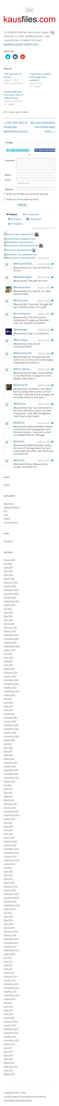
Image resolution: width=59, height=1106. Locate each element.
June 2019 (8, 871)
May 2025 (8, 616)
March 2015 (9, 1062)
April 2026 (8, 574)
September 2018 (11, 905)
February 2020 (10, 841)
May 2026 (8, 571)
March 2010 (9, 1074)
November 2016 (11, 987)
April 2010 (8, 1070)
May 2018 (8, 920)
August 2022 (9, 740)
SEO (6, 514)
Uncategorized (11, 522)
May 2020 (8, 830)
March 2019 (9, 882)
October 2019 (10, 856)
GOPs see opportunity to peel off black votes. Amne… (42, 127)
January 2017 (10, 980)
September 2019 (11, 860)
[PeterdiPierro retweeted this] (20, 238)
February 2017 (10, 976)
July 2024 (8, 653)
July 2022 (8, 743)
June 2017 (8, 961)
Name (8, 175)
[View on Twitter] (52, 264)
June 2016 (8, 1006)
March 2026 (9, 578)
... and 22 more (43, 258)
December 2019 (11, 848)
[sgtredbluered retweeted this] (34, 250)
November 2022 (11, 728)
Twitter (7, 518)
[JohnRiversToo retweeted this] (20, 254)
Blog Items (9, 503)
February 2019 (10, 886)
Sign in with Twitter (18, 150)
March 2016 (9, 1017)
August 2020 (9, 818)
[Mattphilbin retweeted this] (19, 242)
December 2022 (11, 725)
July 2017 (8, 957)
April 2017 (8, 968)
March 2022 (9, 758)
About (6, 484)
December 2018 (11, 893)
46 (52, 32)
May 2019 (8, 875)
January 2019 (10, 890)
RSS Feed (8, 541)
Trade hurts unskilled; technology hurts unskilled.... (40, 77)
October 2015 (10, 1036)
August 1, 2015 (44, 264)
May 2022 (8, 751)
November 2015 (11, 1032)
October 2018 (10, 901)
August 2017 (9, 953)
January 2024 (10, 676)
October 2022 (10, 732)
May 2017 (8, 965)
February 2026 (10, 582)
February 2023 (10, 717)
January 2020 (10, 845)
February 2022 (10, 762)
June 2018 (8, 916)
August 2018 (9, 908)
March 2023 (9, 713)
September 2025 (11, 601)
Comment (10, 160)
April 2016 (8, 1013)
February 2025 (10, 627)
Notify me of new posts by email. (22, 199)
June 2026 (8, 567)
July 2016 (8, 1002)
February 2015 (10, 1066)
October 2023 (10, 687)
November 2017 (11, 942)
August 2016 (9, 998)
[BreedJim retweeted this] (41, 246)
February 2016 (10, 1021)
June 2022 (8, 747)
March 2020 (9, 837)
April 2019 (8, 878)
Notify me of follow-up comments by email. (27, 194)
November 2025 (11, 593)
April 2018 (8, 923)
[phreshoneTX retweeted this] (20, 257)
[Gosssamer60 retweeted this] (36, 235)
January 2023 (10, 721)
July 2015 (8, 1047)
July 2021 (8, 785)
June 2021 (8, 788)
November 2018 (11, 897)
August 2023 (9, 694)
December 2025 (11, 589)
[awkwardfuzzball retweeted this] (21, 245)
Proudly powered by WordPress (18, 1096)
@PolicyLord (20, 300)
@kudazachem (21, 287)
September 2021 (11, 777)
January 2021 (10, 807)
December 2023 (11, 679)
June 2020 (8, 826)
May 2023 (8, 706)
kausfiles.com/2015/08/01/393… (21, 44)
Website (9, 189)
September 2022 (11, 736)
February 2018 (10, 931)
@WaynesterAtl (22, 353)
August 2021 (9, 781)
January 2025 (10, 631)
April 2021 (8, 796)
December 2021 (11, 770)
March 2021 (9, 800)
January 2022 (10, 766)
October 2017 (10, 946)
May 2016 (8, 1010)
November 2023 (11, 683)
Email (7, 180)
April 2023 (8, 710)
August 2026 (9, 559)
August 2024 (9, 649)
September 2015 (11, 1040)
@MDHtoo (19, 403)
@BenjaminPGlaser (24, 263)
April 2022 (8, 755)
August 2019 (9, 863)
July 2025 (8, 608)
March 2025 (9, 623)
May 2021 (8, 792)
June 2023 (8, 702)
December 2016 (11, 983)
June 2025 (8, 612)
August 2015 (9, 1044)
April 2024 (8, 664)
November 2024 (11, 638)
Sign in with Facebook (46, 150)
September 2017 (11, 950)
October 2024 (10, 642)
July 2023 (8, 698)
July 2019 (8, 867)
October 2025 (10, 597)
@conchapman (22, 313)
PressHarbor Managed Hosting (17, 1100)
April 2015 (8, 1059)
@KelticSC (19, 422)
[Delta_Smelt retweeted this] (19, 234)
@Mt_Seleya (20, 340)
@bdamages (20, 329)
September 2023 (11, 691)
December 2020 (11, 811)
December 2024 (11, 634)
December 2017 (11, 938)
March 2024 (9, 668)
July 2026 (8, 563)
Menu (29, 10)
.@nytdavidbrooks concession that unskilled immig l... (14, 94)
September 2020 (11, 815)
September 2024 (11, 646)
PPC (6, 511)
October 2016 (10, 991)
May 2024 (8, 661)
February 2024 (10, 672)
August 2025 (9, 604)
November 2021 (11, 773)
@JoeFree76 (20, 385)
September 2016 (11, 995)
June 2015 (8, 1051)
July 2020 (8, 822)
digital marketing (12, 507)
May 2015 (8, 1055)
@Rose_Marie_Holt (24, 369)
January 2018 (10, 935)
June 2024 (8, 657)
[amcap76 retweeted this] (18, 250)
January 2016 (10, 1025)
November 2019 (11, 852)
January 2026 (10, 586)
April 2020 (8, 833)
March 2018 (9, 927)
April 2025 (8, 619)
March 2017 (9, 972)
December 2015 (11, 1029)
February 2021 (10, 803)
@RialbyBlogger (22, 277)
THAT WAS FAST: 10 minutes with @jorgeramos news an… (16, 127)
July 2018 (8, 912)
